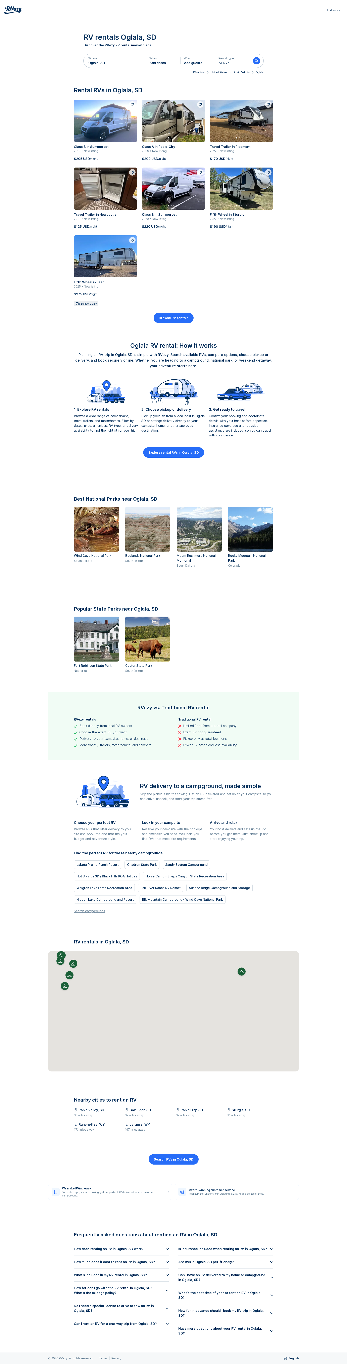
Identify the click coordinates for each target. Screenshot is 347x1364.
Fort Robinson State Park (93, 666)
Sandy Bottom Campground (186, 865)
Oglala (259, 72)
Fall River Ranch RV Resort (161, 888)
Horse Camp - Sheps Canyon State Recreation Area (185, 876)
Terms (103, 1358)
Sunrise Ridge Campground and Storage (219, 888)
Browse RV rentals (173, 318)
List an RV (334, 10)
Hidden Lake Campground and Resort (105, 899)
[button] (115, 61)
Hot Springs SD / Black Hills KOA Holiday (107, 876)
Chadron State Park (142, 865)
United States (219, 72)
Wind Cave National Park (92, 556)
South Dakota (241, 72)
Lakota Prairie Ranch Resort (98, 865)
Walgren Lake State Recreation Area (104, 888)
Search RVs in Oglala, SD (173, 1159)
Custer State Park (138, 666)
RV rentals (199, 72)
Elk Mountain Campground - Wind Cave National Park (182, 899)
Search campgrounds (89, 911)
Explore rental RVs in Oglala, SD (173, 452)
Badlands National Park (142, 556)
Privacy (116, 1358)
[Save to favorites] (132, 104)
